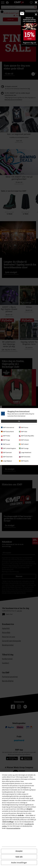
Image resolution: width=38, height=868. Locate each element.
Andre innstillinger (19, 862)
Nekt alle (19, 857)
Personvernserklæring (13, 828)
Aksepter (19, 851)
